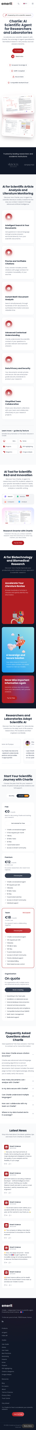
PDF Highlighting (7, 1368)
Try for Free (18, 543)
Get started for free (18, 823)
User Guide (5, 1344)
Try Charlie (18, 51)
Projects (4, 1365)
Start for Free (18, 1414)
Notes (4, 1362)
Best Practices (6, 1353)
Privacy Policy (6, 1395)
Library (4, 1347)
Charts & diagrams (8, 1371)
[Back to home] (18, 1305)
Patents (4, 1359)
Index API (4, 1335)
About (4, 1389)
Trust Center (6, 1398)
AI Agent (4, 1332)
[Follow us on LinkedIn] (4, 1322)
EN (26, 3)
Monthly (11, 796)
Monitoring (5, 1356)
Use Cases (5, 1350)
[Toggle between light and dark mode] (19, 4)
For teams (5, 1386)
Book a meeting (18, 990)
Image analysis (6, 1374)
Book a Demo (28, 1426)
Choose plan (18, 876)
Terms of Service (7, 1392)
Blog (3, 1383)
